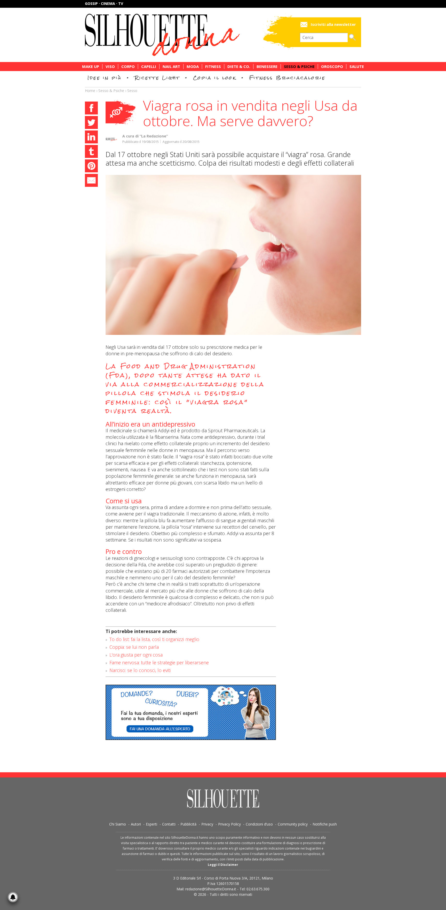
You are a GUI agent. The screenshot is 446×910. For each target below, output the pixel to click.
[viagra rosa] (233, 255)
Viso (110, 66)
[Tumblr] (91, 152)
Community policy (293, 824)
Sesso (132, 90)
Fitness (213, 66)
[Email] (91, 181)
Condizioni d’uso (259, 824)
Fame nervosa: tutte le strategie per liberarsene (159, 662)
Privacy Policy (229, 824)
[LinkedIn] (91, 137)
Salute (356, 66)
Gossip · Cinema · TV (104, 3)
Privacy (207, 824)
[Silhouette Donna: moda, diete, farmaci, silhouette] (184, 35)
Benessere (267, 66)
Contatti (169, 824)
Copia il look (214, 77)
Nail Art (171, 66)
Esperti (151, 824)
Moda (193, 66)
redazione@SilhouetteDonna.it (210, 888)
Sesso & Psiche (299, 66)
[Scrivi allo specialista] (191, 712)
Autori (136, 824)
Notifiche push (325, 824)
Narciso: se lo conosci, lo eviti (140, 670)
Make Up (90, 66)
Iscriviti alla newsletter (333, 24)
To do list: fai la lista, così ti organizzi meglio (154, 639)
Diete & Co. (238, 66)
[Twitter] (91, 123)
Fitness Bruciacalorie (287, 77)
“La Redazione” (154, 136)
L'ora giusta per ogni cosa (136, 655)
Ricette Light (157, 77)
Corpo (128, 66)
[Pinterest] (91, 166)
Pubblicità (188, 824)
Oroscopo (332, 66)
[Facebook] (91, 109)
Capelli (148, 66)
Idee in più (104, 77)
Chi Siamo (117, 824)
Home (90, 90)
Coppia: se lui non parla (134, 647)
